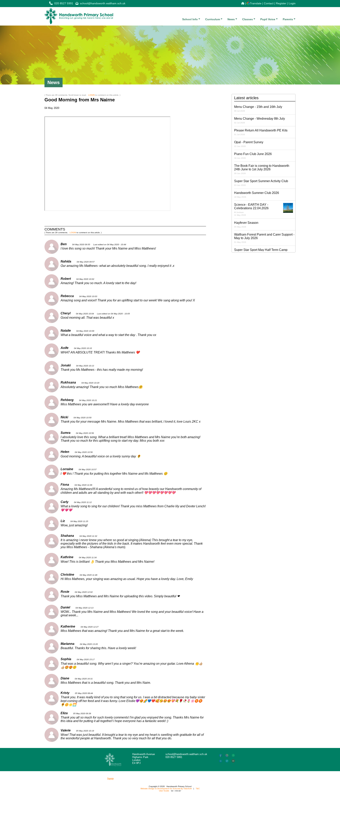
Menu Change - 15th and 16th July (258, 108)
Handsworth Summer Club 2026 (256, 194)
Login (292, 3)
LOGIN (91, 95)
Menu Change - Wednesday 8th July (259, 120)
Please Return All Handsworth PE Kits (260, 132)
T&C (198, 788)
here (110, 778)
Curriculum (213, 19)
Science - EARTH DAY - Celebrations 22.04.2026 (251, 209)
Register (281, 3)
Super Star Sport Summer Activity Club (261, 182)
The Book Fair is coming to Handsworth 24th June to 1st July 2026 (261, 169)
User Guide (164, 791)
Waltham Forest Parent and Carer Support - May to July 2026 (264, 238)
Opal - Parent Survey (248, 143)
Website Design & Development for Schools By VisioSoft (166, 788)
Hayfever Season (246, 224)
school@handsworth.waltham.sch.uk (102, 3)
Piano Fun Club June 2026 (253, 155)
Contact (268, 3)
